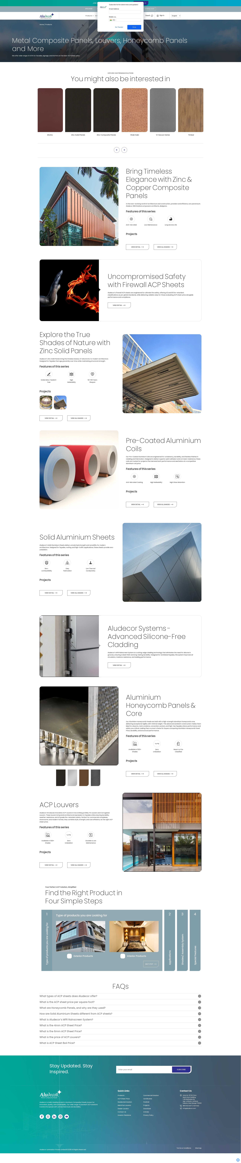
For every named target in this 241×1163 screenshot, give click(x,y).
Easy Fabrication (67, 569)
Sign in (162, 15)
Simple (72, 901)
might (94, 79)
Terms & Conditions (184, 1148)
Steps (93, 901)
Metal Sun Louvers (124, 1105)
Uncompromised (136, 276)
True (83, 335)
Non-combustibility (46, 569)
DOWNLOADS (149, 9)
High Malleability (71, 381)
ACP (154, 285)
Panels (137, 196)
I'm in (134, 27)
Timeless (158, 171)
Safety (175, 276)
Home (42, 24)
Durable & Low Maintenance (90, 842)
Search (147, 15)
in (167, 79)
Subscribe (181, 1069)
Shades (52, 343)
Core (134, 713)
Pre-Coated (145, 441)
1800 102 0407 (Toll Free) (191, 1106)
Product (103, 893)
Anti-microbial (131, 225)
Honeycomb (146, 705)
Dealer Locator (123, 1109)
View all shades (163, 247)
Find (52, 893)
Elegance (141, 179)
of (140, 211)
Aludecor (122, 628)
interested (146, 79)
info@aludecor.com (189, 1108)
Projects (131, 234)
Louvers (66, 805)
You (77, 79)
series (151, 211)
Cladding (123, 645)
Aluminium (183, 441)
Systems (152, 628)
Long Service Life (171, 225)
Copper (138, 188)
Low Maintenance (150, 225)
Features (132, 211)
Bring (134, 171)
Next (124, 150)
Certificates (147, 1099)
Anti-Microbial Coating (134, 482)
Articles (146, 1112)
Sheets (173, 285)
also (112, 79)
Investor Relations (124, 1115)
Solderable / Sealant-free (49, 381)
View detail (135, 247)
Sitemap (198, 1148)
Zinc (179, 179)
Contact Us (122, 1112)
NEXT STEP (149, 964)
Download (147, 1109)
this (144, 211)
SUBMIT (229, 1156)
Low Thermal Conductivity (90, 569)
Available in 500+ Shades (135, 750)
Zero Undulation (157, 750)
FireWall (146, 1102)
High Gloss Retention (177, 482)
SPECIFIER (88, 9)
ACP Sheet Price (124, 1099)
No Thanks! (119, 27)
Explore (51, 335)
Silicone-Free (164, 636)
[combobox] (113, 20)
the (69, 335)
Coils (134, 449)
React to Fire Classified (178, 750)
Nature (84, 343)
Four (52, 901)
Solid (62, 351)
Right (80, 893)
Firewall (134, 285)
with (165, 179)
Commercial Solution (151, 1095)
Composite (170, 188)
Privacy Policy (148, 1115)
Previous (117, 150)
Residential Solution (125, 1102)
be (124, 79)
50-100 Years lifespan (92, 381)
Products (89, 16)
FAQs (120, 986)
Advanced (125, 636)
